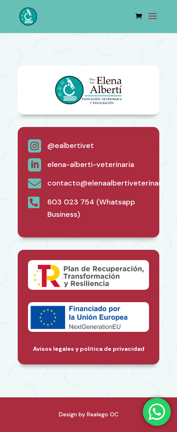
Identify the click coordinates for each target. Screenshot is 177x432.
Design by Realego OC (89, 414)
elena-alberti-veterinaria (90, 164)
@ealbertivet (70, 145)
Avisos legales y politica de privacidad (88, 348)
